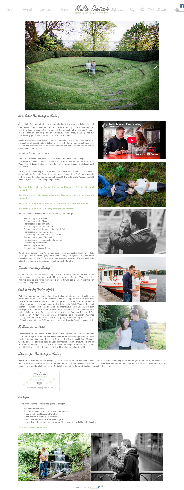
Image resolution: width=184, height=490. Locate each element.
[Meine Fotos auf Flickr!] (180, 11)
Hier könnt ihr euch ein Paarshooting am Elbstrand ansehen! (46, 209)
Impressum (93, 488)
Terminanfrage (43, 427)
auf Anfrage (29, 427)
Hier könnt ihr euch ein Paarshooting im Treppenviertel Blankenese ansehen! (53, 203)
